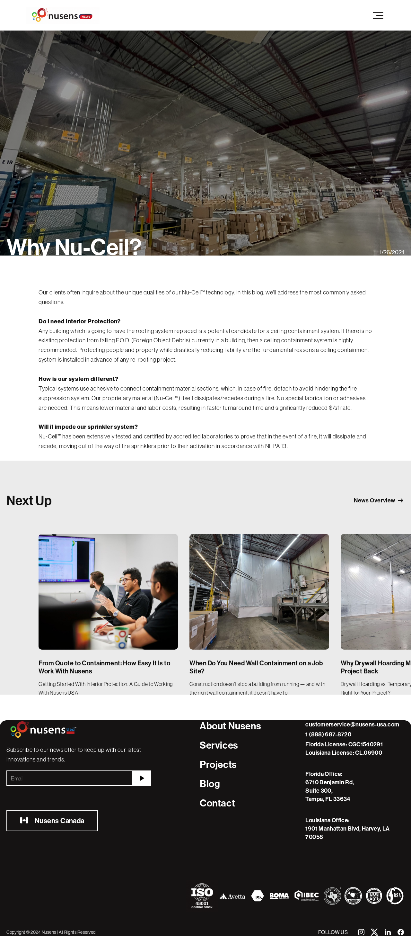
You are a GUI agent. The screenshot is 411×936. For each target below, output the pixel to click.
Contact (217, 803)
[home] (63, 15)
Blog (210, 783)
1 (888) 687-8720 (328, 734)
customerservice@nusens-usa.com (352, 724)
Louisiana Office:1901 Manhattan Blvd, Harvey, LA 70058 (347, 828)
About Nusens (230, 726)
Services (219, 745)
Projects (218, 764)
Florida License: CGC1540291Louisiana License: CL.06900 (344, 748)
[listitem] (108, 614)
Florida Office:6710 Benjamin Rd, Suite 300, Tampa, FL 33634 (329, 786)
